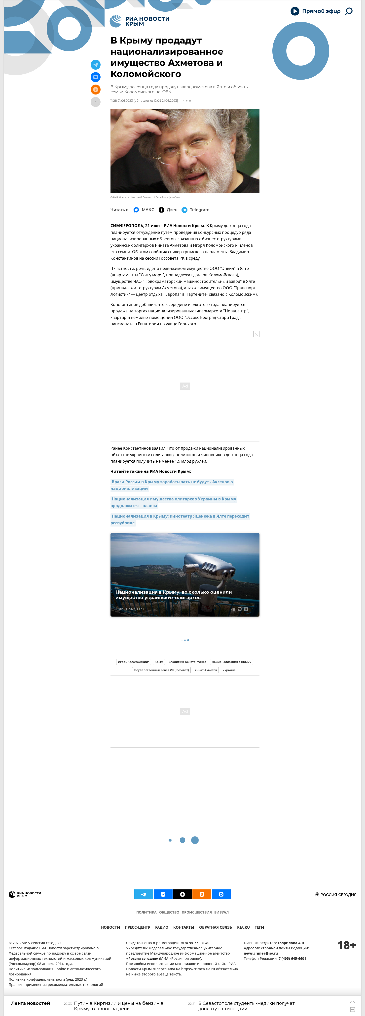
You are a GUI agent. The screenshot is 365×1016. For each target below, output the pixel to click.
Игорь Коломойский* (133, 662)
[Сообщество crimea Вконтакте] (163, 894)
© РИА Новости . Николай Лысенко (131, 197)
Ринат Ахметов (205, 670)
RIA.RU (243, 928)
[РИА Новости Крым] (139, 21)
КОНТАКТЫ (183, 928)
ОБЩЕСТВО (169, 913)
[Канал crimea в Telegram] (143, 894)
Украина (229, 670)
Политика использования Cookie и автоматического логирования (55, 972)
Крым (159, 662)
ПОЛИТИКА (146, 913)
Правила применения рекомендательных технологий (56, 985)
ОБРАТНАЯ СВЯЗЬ (215, 928)
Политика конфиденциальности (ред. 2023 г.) (48, 980)
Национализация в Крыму (231, 662)
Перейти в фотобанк (168, 197)
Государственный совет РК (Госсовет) (161, 670)
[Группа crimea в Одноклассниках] (201, 894)
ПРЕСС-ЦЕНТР (137, 928)
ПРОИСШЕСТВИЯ (197, 913)
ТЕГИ (259, 928)
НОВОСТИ (110, 928)
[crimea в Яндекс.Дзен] (182, 894)
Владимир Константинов (187, 662)
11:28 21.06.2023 (121, 100)
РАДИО (161, 928)
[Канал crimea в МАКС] (221, 894)
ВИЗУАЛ (221, 913)
